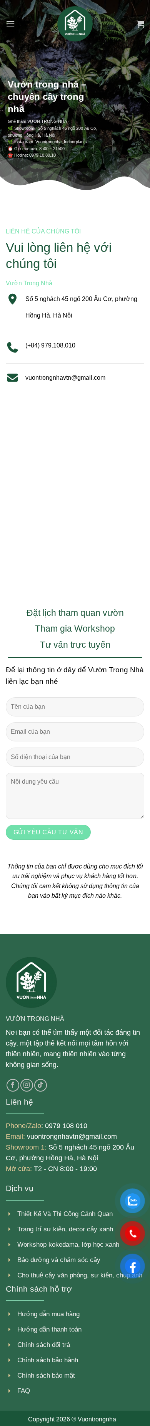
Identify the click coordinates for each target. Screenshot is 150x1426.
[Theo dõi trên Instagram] (26, 1085)
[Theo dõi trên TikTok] (40, 1085)
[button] (10, 23)
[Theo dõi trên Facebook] (13, 1085)
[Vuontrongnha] (75, 23)
